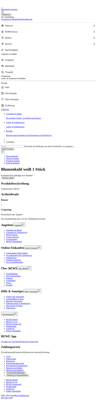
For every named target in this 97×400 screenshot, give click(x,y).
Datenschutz (11, 359)
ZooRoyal (10, 329)
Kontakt (9, 285)
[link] (51, 116)
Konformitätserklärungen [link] (16, 373)
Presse (8, 283)
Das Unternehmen (13, 276)
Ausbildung (10, 280)
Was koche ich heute (14, 306)
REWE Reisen (12, 319)
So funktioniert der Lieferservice (19, 255)
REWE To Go (12, 322)
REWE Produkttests (14, 242)
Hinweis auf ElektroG (15, 370)
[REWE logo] (5, 110)
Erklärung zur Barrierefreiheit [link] (17, 375)
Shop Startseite (12, 156)
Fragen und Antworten (15, 297)
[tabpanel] (48, 207)
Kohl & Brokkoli (13, 163)
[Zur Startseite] (9, 5)
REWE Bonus (12, 235)
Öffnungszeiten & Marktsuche (18, 303)
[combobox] (12, 146)
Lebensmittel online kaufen (17, 253)
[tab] (48, 194)
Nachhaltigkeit (12, 274)
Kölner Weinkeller (13, 331)
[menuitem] (48, 26)
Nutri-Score (10, 308)
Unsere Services (12, 237)
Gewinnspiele (11, 239)
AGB (8, 356)
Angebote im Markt (14, 230)
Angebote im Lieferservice (16, 232)
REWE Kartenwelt (13, 324)
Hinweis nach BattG (14, 368)
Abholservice (11, 258)
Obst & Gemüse (12, 158)
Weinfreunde (11, 326)
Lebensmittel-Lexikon (15, 299)
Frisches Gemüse (13, 161)
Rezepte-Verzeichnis (14, 301)
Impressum (10, 361)
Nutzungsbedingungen (15, 363)
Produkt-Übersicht (13, 260)
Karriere (9, 278)
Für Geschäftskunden (14, 262)
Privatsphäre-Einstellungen (16, 366)
